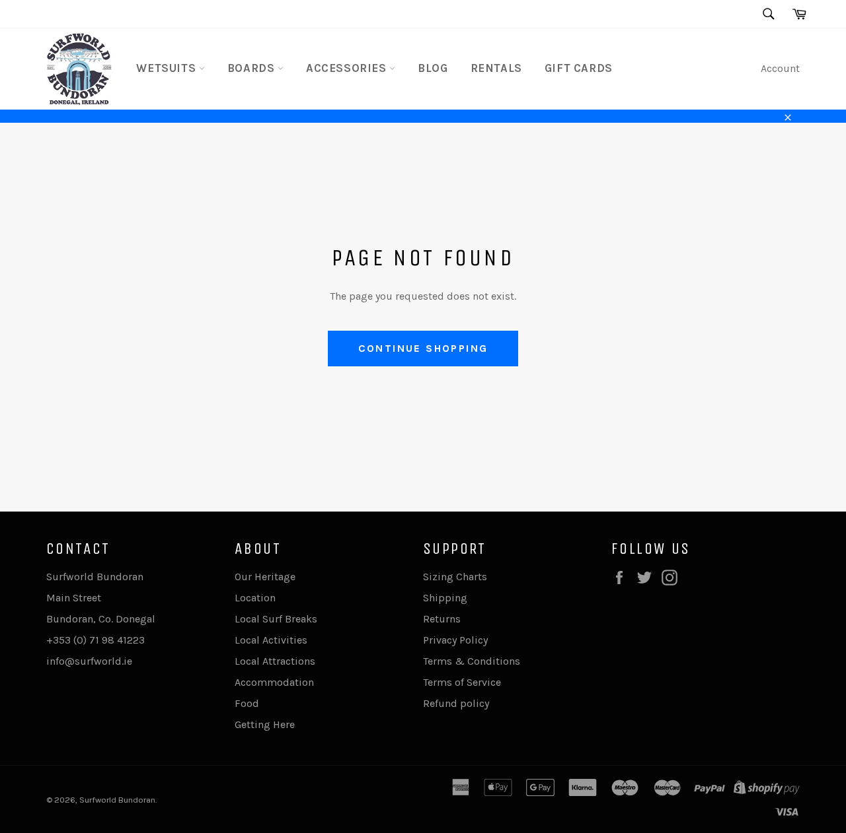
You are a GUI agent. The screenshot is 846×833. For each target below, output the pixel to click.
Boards (252, 68)
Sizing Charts (455, 576)
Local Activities (271, 640)
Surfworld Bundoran (117, 800)
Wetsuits (167, 68)
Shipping (445, 597)
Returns (442, 619)
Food (247, 703)
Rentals (496, 68)
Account (780, 68)
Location (255, 597)
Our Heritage (265, 576)
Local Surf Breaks (276, 619)
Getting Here (265, 724)
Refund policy (456, 703)
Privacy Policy (455, 640)
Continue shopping (423, 348)
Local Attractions (275, 661)
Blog (432, 68)
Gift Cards (579, 68)
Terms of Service (462, 682)
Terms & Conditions (471, 661)
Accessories (347, 68)
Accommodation (274, 682)
